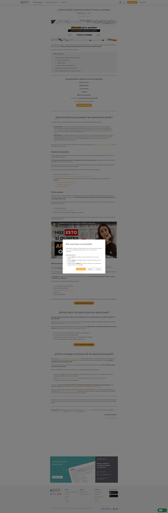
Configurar (90, 269)
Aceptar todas (81, 269)
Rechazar (98, 269)
